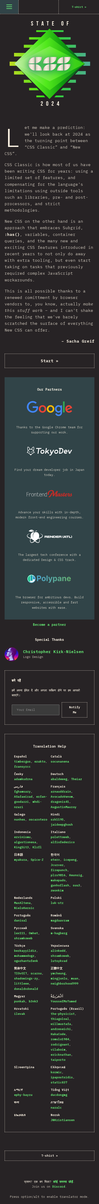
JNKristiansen (63, 1120)
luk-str (57, 903)
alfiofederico (63, 842)
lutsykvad (59, 961)
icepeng (70, 860)
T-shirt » (49, 1156)
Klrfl (37, 847)
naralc (56, 1108)
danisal (20, 920)
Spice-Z (37, 860)
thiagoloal (60, 1019)
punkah (19, 1001)
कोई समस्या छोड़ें (63, 1182)
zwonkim (57, 890)
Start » (49, 360)
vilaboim (58, 1050)
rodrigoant (60, 1044)
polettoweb (60, 837)
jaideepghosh (62, 825)
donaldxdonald (26, 989)
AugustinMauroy (63, 807)
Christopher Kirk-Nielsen (53, 651)
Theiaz (76, 779)
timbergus (22, 761)
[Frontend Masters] (49, 493)
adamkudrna (23, 779)
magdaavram (60, 920)
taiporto (58, 1060)
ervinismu (22, 837)
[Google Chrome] (49, 408)
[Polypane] (49, 578)
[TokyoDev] (49, 451)
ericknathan (61, 1055)
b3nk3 (33, 1001)
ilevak (19, 1014)
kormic (56, 1072)
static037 (59, 1082)
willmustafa (61, 1024)
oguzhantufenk (26, 961)
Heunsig (75, 875)
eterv (55, 860)
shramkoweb (23, 938)
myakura (20, 860)
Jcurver (57, 865)
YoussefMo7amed (63, 1001)
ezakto (39, 761)
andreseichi (61, 1029)
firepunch (59, 870)
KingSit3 (21, 847)
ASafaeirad (23, 797)
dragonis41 (60, 802)
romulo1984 (60, 1039)
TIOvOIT (20, 973)
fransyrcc (22, 767)
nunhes (19, 819)
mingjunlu (59, 978)
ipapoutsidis (62, 1077)
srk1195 (57, 819)
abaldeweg (59, 779)
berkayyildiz (25, 951)
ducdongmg (59, 1095)
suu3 (76, 885)
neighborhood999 (64, 983)
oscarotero (38, 819)
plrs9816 (58, 875)
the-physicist (63, 1014)
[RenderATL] (49, 536)
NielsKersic (24, 908)
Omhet (33, 933)
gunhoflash (60, 885)
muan (74, 978)
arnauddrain (61, 792)
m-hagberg (59, 933)
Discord (58, 1187)
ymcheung (58, 973)
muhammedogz (24, 956)
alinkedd (58, 951)
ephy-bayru (23, 1095)
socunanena (60, 761)
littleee (21, 983)
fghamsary (22, 792)
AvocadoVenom (62, 797)
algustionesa (25, 842)
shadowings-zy (26, 978)
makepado (58, 880)
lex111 (19, 933)
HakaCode (58, 1034)
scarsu (36, 973)
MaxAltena (22, 903)
